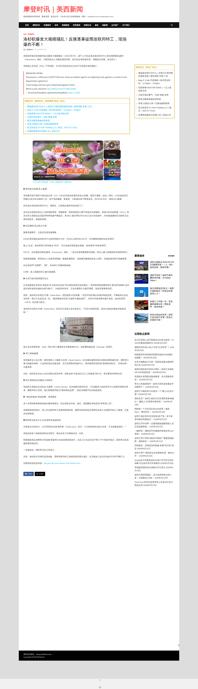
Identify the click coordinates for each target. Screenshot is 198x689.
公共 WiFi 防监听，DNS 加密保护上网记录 (59, 144)
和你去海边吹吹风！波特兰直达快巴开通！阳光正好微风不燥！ (161, 317)
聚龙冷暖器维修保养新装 (38, 120)
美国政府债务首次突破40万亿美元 (150, 467)
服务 (97, 25)
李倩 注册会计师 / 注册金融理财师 (42, 124)
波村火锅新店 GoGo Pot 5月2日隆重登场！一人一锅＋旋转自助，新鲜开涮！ (162, 264)
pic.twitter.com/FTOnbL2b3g (62, 88)
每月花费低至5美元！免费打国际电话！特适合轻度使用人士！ (162, 291)
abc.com (54, 463)
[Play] (112, 163)
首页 (27, 25)
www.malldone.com (44, 654)
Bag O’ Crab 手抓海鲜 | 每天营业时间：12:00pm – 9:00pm (54, 110)
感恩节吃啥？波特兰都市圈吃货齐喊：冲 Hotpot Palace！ (161, 278)
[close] (100, 680)
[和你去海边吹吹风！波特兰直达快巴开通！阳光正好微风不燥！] (141, 315)
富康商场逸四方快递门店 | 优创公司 (43, 131)
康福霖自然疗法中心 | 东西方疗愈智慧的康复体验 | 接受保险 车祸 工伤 (59, 106)
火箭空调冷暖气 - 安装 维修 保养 (42, 117)
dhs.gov (47, 463)
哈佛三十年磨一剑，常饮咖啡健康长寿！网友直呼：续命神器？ (161, 304)
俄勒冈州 (36, 25)
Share (30, 474)
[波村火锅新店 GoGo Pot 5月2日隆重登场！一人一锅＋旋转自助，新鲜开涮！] (141, 262)
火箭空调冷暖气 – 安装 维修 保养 (153, 95)
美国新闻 (65, 25)
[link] (36, 144)
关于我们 (126, 25)
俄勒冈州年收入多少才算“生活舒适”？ (152, 347)
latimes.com (75, 463)
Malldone (30, 49)
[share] (98, 143)
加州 (56, 25)
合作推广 (115, 25)
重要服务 (140, 255)
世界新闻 (76, 25)
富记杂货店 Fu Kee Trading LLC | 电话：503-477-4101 (52, 127)
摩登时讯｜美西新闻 (53, 9)
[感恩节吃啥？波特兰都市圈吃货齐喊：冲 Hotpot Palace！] (141, 275)
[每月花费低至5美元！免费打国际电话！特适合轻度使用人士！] (141, 288)
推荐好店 (87, 25)
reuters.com (64, 463)
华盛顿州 (47, 25)
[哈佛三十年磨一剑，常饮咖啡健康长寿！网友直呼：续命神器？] (141, 301)
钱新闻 (105, 25)
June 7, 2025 (74, 92)
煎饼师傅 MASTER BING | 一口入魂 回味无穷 (48, 113)
